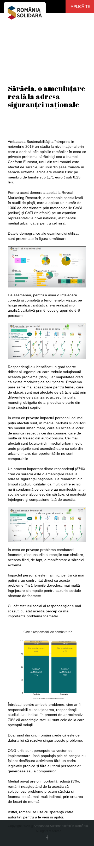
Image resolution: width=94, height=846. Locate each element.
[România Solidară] (25, 6)
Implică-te (79, 6)
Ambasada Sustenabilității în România (61, 826)
